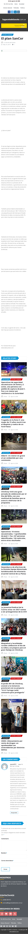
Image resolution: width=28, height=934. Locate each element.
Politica (22, 8)
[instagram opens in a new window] (18, 12)
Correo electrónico (7, 860)
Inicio (16, 4)
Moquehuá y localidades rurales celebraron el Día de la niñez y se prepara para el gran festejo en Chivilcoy (13, 646)
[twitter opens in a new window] (12, 12)
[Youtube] (6, 914)
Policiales (16, 8)
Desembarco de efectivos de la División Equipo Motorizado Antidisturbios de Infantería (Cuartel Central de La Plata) (14, 570)
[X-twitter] (15, 914)
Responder (14, 812)
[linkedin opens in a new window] (15, 12)
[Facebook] (10, 914)
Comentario (5, 839)
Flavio (5, 396)
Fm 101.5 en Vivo (8, 4)
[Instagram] (2, 914)
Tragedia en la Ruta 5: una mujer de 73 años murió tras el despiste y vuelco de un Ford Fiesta (13, 423)
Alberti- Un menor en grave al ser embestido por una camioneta (13, 458)
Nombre (4, 853)
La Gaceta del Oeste (9, 42)
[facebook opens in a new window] (9, 12)
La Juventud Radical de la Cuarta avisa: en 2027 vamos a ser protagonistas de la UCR (14, 609)
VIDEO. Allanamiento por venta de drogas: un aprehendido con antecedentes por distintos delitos (12, 745)
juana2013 (13, 764)
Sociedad (21, 4)
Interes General (7, 8)
